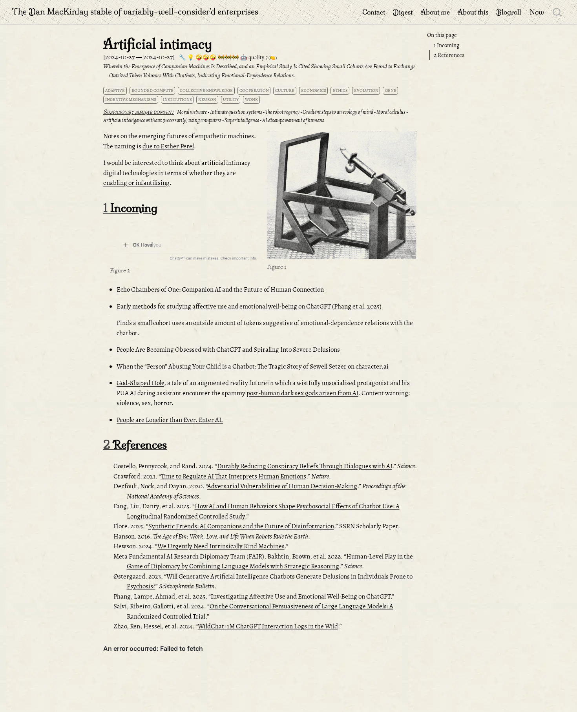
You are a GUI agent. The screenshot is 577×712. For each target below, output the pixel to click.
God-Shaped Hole (140, 382)
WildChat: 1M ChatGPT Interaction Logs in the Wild (268, 626)
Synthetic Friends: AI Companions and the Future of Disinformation (241, 526)
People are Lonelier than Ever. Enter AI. (170, 419)
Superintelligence (242, 120)
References (449, 55)
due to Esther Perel (168, 146)
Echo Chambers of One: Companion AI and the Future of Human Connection (220, 289)
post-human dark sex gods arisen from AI (302, 393)
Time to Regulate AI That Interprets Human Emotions (233, 476)
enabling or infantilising (136, 182)
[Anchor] (410, 138)
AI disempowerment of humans (293, 120)
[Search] (557, 12)
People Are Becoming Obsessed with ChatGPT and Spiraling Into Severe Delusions (228, 349)
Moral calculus (390, 112)
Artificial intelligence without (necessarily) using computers (162, 120)
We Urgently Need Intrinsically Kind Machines (221, 546)
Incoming (446, 45)
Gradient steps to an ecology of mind (338, 112)
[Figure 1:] (342, 196)
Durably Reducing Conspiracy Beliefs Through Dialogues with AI (304, 466)
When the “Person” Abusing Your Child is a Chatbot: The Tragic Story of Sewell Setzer (232, 366)
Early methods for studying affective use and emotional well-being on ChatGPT (224, 306)
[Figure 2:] (185, 244)
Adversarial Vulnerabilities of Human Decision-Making (282, 486)
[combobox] (557, 12)
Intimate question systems (236, 112)
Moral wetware (192, 112)
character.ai (372, 366)
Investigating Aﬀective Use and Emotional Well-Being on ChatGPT (301, 596)
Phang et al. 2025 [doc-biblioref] (357, 306)
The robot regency (282, 112)
